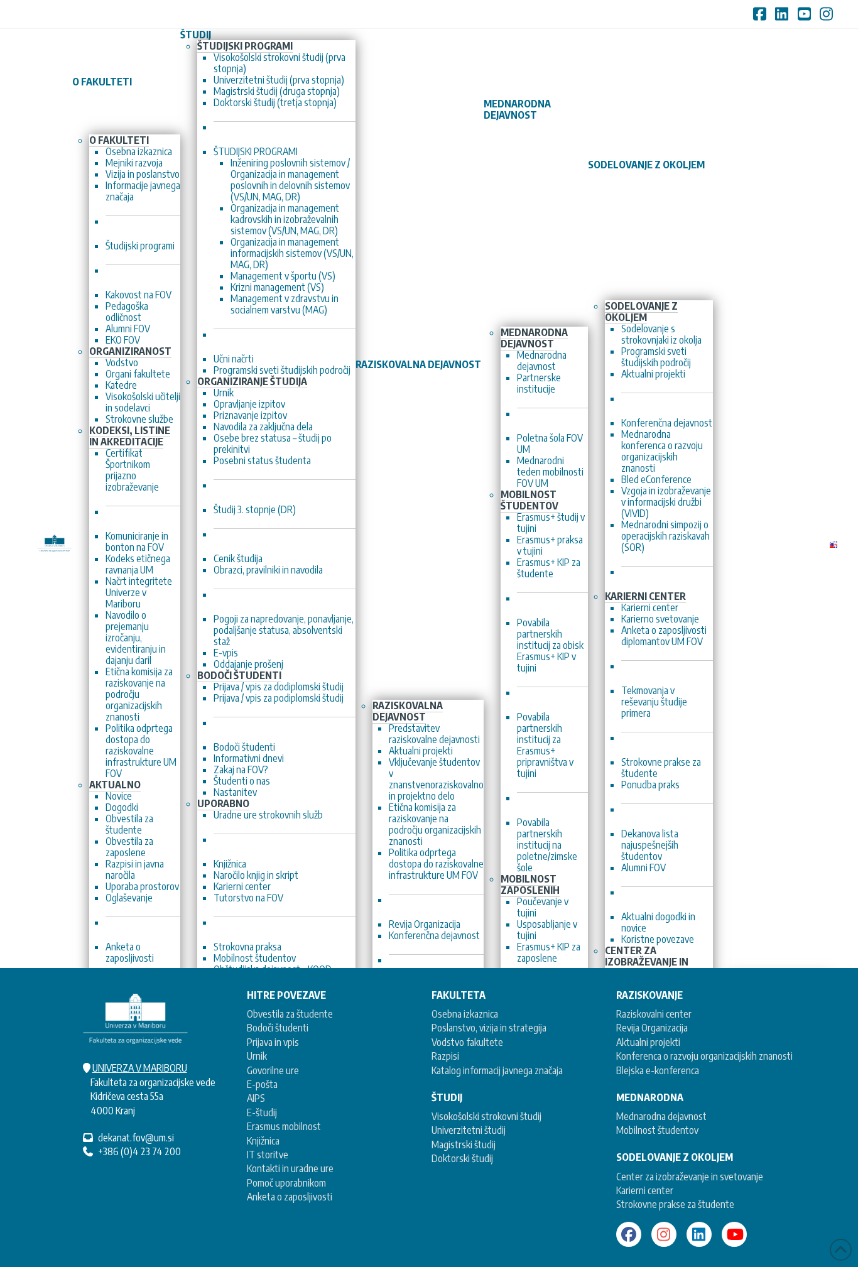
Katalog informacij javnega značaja (497, 1070)
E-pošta (262, 1084)
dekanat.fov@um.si (136, 1137)
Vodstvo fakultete (467, 1042)
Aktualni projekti (648, 1042)
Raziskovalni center (654, 1014)
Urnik (257, 1056)
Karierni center (644, 1190)
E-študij (262, 1112)
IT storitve (267, 1154)
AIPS (256, 1098)
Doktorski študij (462, 1158)
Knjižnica (263, 1140)
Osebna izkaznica (465, 1014)
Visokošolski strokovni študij (486, 1116)
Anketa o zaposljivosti (289, 1196)
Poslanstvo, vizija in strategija (489, 1027)
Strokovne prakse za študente (675, 1204)
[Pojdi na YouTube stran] (734, 1234)
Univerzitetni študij (469, 1130)
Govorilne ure (273, 1070)
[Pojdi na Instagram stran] (663, 1234)
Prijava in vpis (273, 1042)
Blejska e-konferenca (657, 1070)
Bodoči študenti (277, 1027)
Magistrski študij (464, 1144)
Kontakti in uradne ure (290, 1168)
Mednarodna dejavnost (661, 1116)
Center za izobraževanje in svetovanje (689, 1176)
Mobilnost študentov (657, 1130)
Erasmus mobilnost (284, 1126)
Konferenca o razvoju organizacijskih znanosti (704, 1056)
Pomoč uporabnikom (286, 1183)
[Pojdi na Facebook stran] (628, 1234)
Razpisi (445, 1056)
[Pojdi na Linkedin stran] (699, 1234)
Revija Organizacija (652, 1027)
